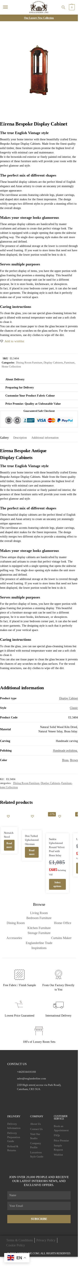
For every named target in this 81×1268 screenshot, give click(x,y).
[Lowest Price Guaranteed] (19, 1005)
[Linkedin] (55, 1096)
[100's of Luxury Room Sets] (39, 1031)
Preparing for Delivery (19, 387)
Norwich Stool (9, 835)
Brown (74, 760)
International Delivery (58, 1015)
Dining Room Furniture (29, 362)
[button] (71, 7)
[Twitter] (38, 1096)
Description (20, 437)
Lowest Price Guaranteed (19, 1015)
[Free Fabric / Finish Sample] (19, 974)
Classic (74, 707)
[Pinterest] (47, 1096)
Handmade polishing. (65, 750)
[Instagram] (30, 1096)
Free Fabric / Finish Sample (19, 985)
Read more (9, 845)
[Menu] (9, 7)
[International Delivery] (58, 1005)
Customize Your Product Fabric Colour (30, 395)
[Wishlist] (8, 816)
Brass (65, 760)
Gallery (4, 437)
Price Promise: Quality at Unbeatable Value (33, 403)
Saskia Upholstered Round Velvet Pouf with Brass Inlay (57, 847)
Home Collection (11, 366)
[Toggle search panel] (63, 7)
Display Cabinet (68, 698)
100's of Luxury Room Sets (39, 1041)
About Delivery (15, 379)
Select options (57, 884)
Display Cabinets (53, 362)
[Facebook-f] (22, 1096)
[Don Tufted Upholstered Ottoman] (32, 820)
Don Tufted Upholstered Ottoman (32, 840)
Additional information (45, 437)
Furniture (69, 362)
